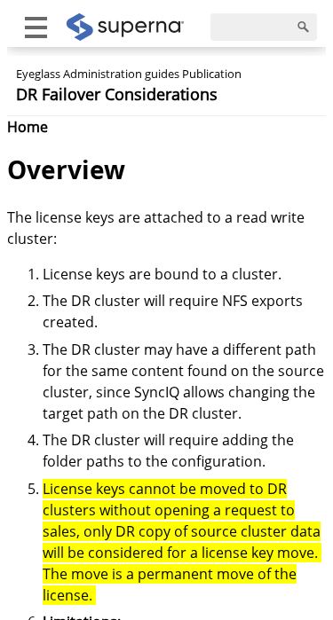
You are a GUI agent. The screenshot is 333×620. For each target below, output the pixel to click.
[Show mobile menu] (36, 27)
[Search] (303, 27)
